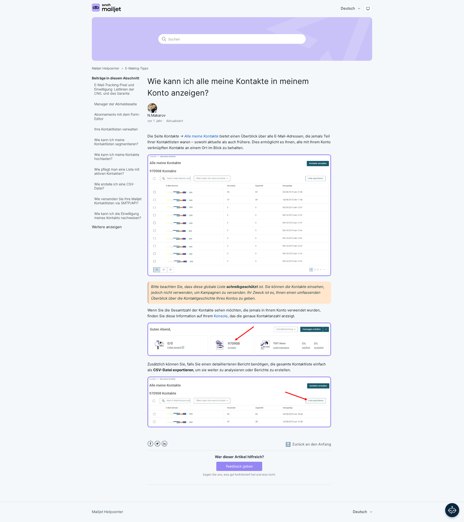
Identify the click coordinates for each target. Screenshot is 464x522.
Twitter (157, 444)
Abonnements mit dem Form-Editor (117, 116)
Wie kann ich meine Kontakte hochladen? (116, 156)
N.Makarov (156, 115)
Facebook (150, 444)
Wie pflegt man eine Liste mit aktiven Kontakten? (116, 171)
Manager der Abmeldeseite (115, 104)
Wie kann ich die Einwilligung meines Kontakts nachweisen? (117, 216)
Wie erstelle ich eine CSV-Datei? (114, 186)
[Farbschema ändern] (367, 8)
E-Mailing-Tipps (136, 68)
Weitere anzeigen (107, 227)
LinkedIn (164, 444)
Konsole (221, 316)
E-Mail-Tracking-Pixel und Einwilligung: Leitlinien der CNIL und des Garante (114, 89)
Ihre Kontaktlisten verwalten (116, 129)
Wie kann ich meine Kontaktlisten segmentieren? (116, 142)
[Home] (106, 11)
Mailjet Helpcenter (105, 68)
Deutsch (348, 8)
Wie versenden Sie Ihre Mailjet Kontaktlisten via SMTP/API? (118, 201)
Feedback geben (239, 466)
